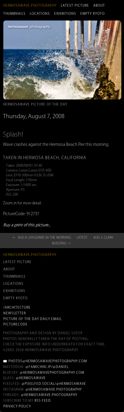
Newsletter (14, 313)
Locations (40, 13)
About (99, 5)
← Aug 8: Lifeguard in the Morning (42, 237)
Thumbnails (14, 13)
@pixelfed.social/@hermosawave (54, 383)
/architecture (17, 307)
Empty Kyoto (92, 13)
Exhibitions (65, 13)
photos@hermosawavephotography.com (47, 361)
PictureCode (15, 324)
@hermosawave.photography (54, 389)
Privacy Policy (17, 406)
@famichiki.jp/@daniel (47, 366)
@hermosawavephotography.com (52, 372)
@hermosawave (31, 377)
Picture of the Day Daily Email (32, 318)
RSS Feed (43, 400)
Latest (82, 237)
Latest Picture (75, 5)
